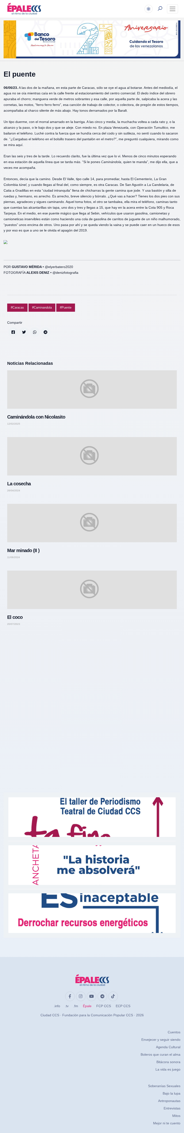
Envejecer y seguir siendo (160, 1040)
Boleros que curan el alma (160, 1054)
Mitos (176, 1116)
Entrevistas (172, 1108)
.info (57, 1006)
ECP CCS (123, 1006)
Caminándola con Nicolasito (36, 417)
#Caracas (17, 307)
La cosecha (19, 483)
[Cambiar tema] (148, 9)
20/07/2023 (13, 624)
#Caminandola (42, 307)
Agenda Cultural (168, 1047)
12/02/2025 (13, 424)
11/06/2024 (13, 557)
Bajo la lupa (171, 1093)
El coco (15, 617)
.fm (75, 1006)
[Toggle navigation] (172, 8)
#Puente (65, 307)
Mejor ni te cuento (166, 1123)
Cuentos (174, 1032)
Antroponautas (169, 1101)
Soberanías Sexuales (164, 1086)
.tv (67, 1006)
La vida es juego (167, 1069)
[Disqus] (92, 698)
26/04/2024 (13, 490)
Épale (87, 1006)
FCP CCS (103, 1006)
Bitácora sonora (168, 1062)
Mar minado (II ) (23, 550)
